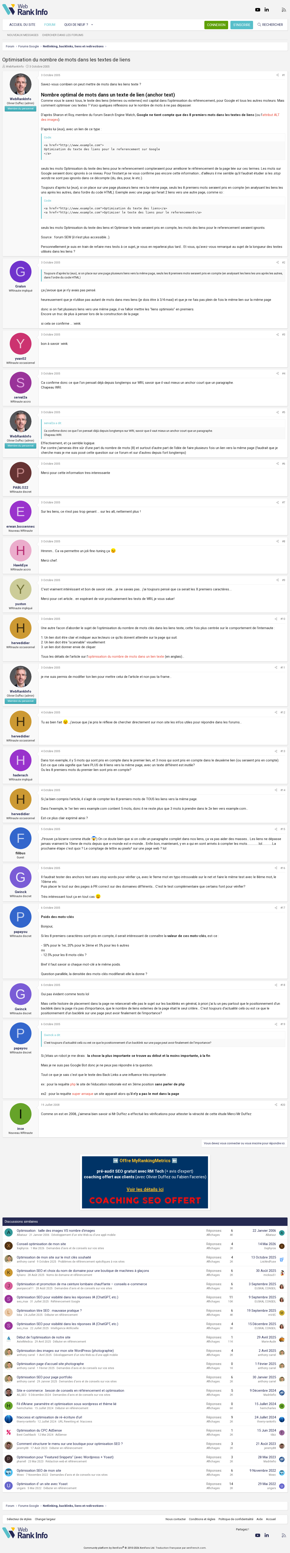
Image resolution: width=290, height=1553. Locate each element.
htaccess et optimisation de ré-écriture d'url (49, 1417)
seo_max (22, 1301)
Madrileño (269, 1394)
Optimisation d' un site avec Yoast (42, 1484)
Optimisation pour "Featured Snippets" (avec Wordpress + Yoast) (65, 1457)
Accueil (271, 1519)
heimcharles (25, 1408)
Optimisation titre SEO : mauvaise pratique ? (49, 1311)
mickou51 (269, 1275)
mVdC (272, 1314)
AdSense (61, 1434)
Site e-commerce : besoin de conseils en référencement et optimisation (70, 1391)
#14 (282, 790)
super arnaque (82, 1094)
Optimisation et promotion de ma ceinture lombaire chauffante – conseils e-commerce (82, 1284)
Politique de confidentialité (236, 1519)
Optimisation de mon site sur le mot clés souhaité (54, 1257)
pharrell (21, 1461)
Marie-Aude (269, 1341)
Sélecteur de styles (19, 1519)
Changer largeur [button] (45, 1519)
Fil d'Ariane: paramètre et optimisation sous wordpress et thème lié (66, 1404)
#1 (283, 75)
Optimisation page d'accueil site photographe (50, 1364)
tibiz (273, 1434)
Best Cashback (26, 1434)
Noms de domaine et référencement (69, 1275)
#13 (282, 751)
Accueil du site (22, 25)
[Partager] (277, 75)
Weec (20, 1474)
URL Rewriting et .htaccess (75, 1421)
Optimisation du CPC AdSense (39, 1430)
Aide (259, 1519)
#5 (283, 412)
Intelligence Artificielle (65, 1328)
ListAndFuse (268, 1261)
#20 (282, 1104)
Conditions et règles (202, 1519)
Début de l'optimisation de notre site (43, 1337)
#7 (283, 502)
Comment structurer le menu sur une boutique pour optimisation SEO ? (70, 1444)
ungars (21, 1488)
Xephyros (23, 1248)
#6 (283, 463)
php (73, 1084)
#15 (282, 829)
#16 (282, 868)
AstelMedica (25, 1341)
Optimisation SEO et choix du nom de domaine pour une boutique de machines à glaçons (83, 1271)
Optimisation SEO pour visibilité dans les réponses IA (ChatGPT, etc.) (67, 1297)
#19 (282, 1024)
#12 (282, 712)
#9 (283, 580)
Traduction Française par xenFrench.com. (181, 1547)
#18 (282, 985)
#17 (282, 907)
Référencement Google (65, 1301)
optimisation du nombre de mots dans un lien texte (126, 657)
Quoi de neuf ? (76, 25)
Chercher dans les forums (62, 35)
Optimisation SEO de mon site (39, 1470)
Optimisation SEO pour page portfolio (44, 1377)
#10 (282, 619)
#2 (283, 262)
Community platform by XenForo (119, 1547)
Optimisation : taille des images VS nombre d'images (56, 1231)
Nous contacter (176, 1519)
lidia (19, 1314)
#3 (283, 334)
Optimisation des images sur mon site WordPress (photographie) (65, 1351)
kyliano (21, 1275)
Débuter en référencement (61, 1314)
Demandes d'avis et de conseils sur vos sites (75, 1248)
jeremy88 (23, 1448)
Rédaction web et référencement (66, 1461)
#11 (282, 667)
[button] (92, 24)
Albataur (22, 1235)
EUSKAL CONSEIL (265, 1288)
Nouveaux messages (23, 35)
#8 (283, 541)
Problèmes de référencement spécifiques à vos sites (91, 1261)
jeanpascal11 (25, 1288)
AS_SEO (22, 1394)
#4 (283, 373)
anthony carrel (26, 1261)
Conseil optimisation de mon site (41, 1244)
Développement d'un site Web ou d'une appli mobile (83, 1235)
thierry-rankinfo (26, 1421)
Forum (49, 25)
